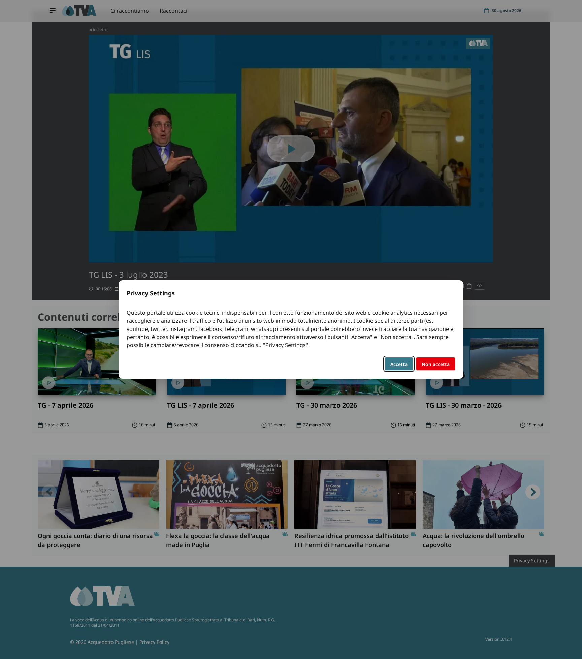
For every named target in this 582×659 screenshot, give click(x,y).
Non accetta (436, 364)
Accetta (399, 364)
